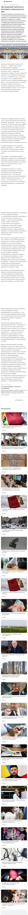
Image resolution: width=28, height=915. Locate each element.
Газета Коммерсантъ (14, 4)
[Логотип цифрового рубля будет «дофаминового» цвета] (14, 837)
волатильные (15, 181)
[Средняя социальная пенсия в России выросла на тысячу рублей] (14, 733)
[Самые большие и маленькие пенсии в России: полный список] (14, 422)
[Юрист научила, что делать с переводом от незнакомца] (14, 567)
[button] (14, 52)
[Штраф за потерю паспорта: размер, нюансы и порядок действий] (14, 692)
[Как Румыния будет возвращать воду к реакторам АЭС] (14, 629)
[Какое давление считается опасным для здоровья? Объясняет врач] (14, 858)
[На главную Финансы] (8, 1)
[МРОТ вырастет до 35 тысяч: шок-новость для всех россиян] (14, 609)
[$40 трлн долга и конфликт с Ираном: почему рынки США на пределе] (14, 795)
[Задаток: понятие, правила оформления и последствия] (14, 754)
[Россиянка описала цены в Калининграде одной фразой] (14, 526)
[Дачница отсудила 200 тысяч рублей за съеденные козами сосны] (14, 816)
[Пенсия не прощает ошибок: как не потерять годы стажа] (14, 505)
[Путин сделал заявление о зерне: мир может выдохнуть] (14, 650)
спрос (19, 82)
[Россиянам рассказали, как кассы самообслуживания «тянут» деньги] (14, 484)
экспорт (9, 257)
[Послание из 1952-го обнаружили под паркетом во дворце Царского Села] (14, 463)
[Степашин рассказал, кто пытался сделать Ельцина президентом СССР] (14, 712)
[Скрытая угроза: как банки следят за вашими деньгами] (14, 546)
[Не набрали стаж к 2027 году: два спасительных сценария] (14, 878)
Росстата (9, 78)
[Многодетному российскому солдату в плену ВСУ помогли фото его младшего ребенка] (14, 443)
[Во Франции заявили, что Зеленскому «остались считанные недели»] (14, 775)
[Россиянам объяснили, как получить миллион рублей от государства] (14, 899)
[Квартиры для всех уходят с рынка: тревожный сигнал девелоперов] (14, 671)
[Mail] (4, 1)
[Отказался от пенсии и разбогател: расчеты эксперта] (14, 588)
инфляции (17, 64)
